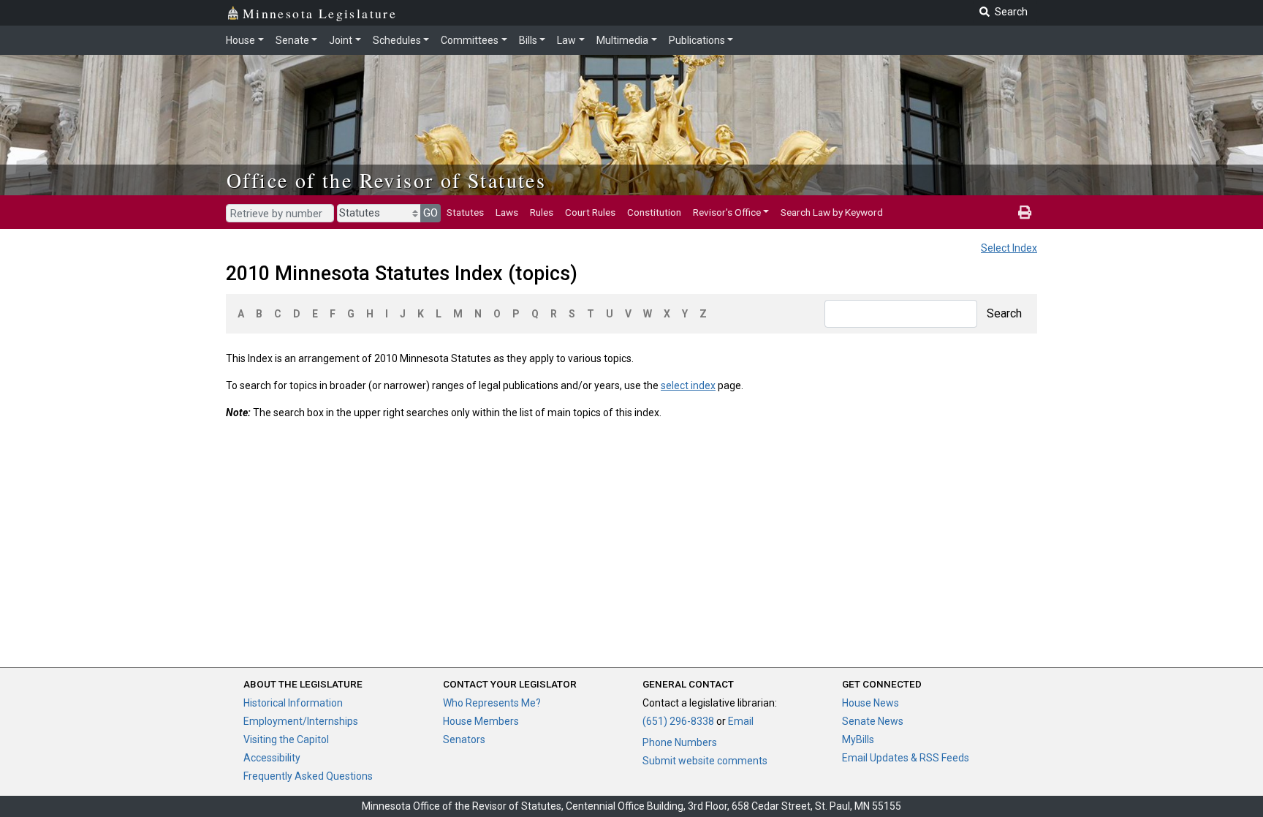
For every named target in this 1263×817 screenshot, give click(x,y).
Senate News (872, 721)
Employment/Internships (300, 721)
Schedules (397, 40)
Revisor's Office (727, 212)
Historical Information (293, 703)
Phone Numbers (679, 742)
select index (688, 385)
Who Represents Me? (492, 703)
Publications (697, 40)
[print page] (1024, 212)
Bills (528, 40)
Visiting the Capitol (286, 739)
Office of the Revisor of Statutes (386, 180)
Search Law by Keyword (832, 212)
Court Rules (590, 212)
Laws (507, 212)
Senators (464, 739)
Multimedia (622, 40)
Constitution (654, 212)
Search (1004, 313)
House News (870, 703)
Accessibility (271, 758)
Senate (292, 40)
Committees (469, 40)
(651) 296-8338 (678, 721)
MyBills (858, 739)
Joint (340, 40)
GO (430, 212)
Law (566, 40)
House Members (481, 721)
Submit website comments (704, 761)
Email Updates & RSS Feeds (905, 758)
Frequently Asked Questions (308, 776)
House (240, 40)
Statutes (465, 212)
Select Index (1009, 248)
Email (741, 721)
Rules (541, 212)
